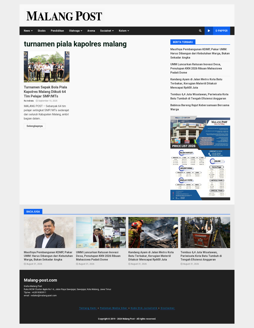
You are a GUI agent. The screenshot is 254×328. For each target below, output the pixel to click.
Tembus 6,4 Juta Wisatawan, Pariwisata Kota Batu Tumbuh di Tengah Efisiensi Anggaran (205, 232)
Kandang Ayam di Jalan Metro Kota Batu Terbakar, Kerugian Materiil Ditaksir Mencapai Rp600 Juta (196, 83)
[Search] (200, 30)
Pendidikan (57, 30)
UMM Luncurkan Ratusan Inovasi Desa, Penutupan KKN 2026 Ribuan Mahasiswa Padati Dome (196, 68)
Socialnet (105, 30)
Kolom (122, 30)
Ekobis (42, 30)
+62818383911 (39, 292)
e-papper (222, 30)
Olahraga (74, 30)
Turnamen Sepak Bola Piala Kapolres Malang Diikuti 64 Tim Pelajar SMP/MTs (46, 66)
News (27, 30)
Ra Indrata (29, 101)
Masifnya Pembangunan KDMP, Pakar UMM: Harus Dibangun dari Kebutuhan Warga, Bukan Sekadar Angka (200, 53)
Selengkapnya (35, 126)
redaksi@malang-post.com (44, 295)
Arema (91, 30)
